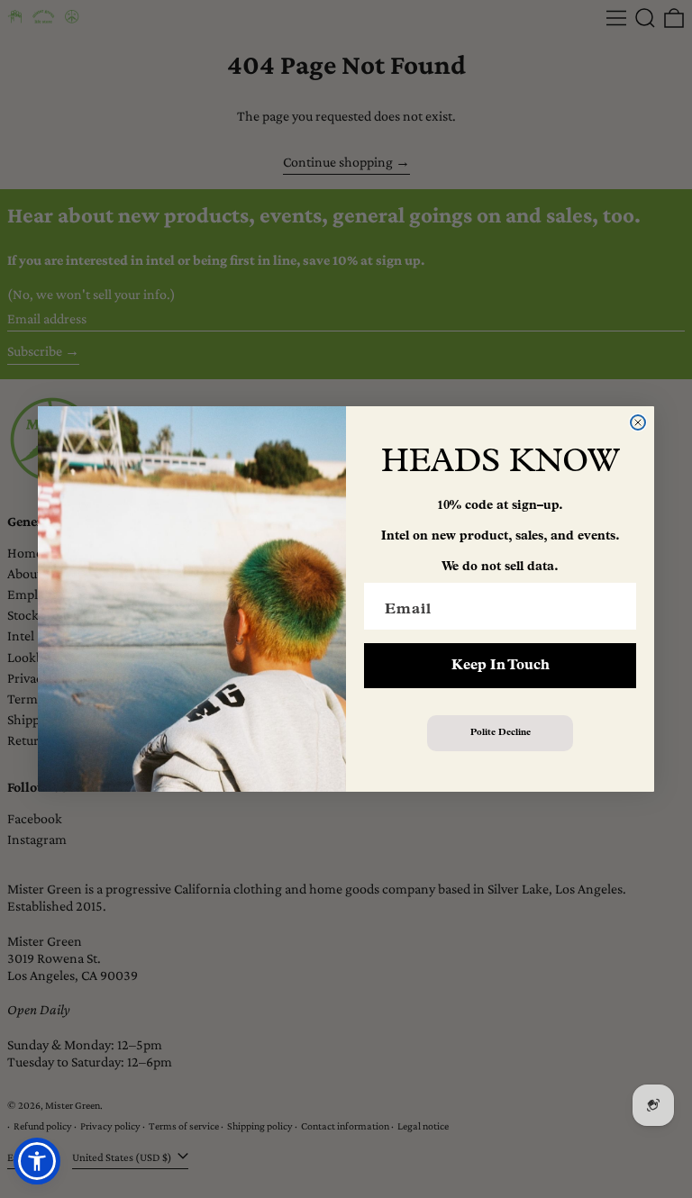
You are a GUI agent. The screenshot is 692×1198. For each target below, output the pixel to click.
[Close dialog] (638, 422)
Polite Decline (500, 733)
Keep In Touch (500, 665)
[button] (37, 1161)
